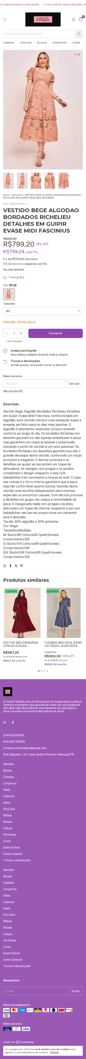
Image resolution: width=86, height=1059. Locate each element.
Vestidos (17, 195)
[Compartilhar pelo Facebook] (11, 566)
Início (6, 195)
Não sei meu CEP (13, 390)
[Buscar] (79, 34)
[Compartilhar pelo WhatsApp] (5, 566)
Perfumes (9, 834)
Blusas (42, 42)
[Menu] (5, 19)
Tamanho (9, 303)
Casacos (26, 42)
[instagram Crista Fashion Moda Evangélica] (4, 722)
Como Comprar (12, 853)
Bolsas (7, 821)
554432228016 (13, 735)
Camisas (8, 42)
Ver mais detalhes (13, 269)
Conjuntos (59, 42)
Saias (6, 789)
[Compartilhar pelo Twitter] (16, 566)
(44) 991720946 (14, 741)
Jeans (76, 42)
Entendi (54, 1052)
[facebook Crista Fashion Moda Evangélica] (12, 722)
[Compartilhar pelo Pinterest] (21, 566)
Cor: (10, 285)
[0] (81, 19)
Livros (7, 841)
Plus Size (9, 809)
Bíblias (7, 815)
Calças (7, 828)
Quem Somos (11, 847)
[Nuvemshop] (18, 1043)
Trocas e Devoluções (16, 860)
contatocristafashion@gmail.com (24, 748)
